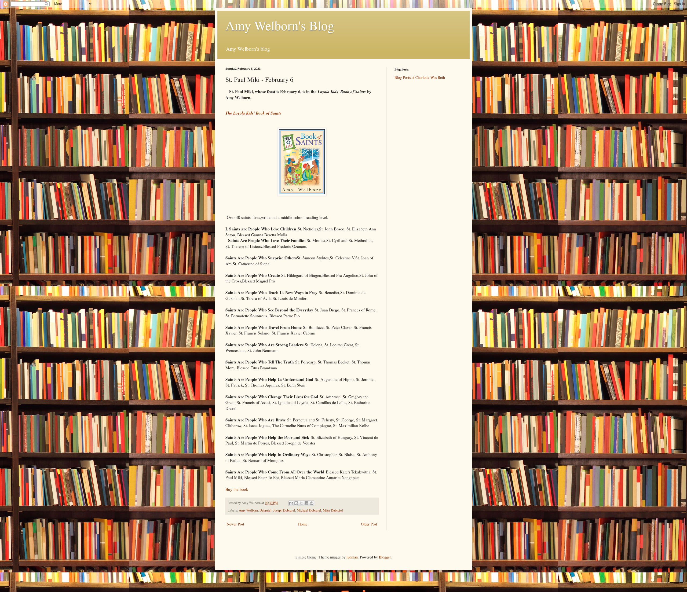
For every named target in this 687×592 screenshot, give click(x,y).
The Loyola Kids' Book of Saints (253, 113)
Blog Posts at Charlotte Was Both (419, 77)
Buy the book (236, 489)
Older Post (369, 524)
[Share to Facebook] (306, 503)
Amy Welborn (248, 510)
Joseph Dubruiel (284, 510)
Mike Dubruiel (333, 510)
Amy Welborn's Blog (279, 25)
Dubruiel (266, 510)
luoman (352, 557)
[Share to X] (301, 503)
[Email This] (291, 503)
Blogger (385, 557)
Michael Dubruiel (309, 510)
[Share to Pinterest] (311, 503)
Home (302, 524)
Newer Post (235, 524)
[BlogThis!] (296, 503)
